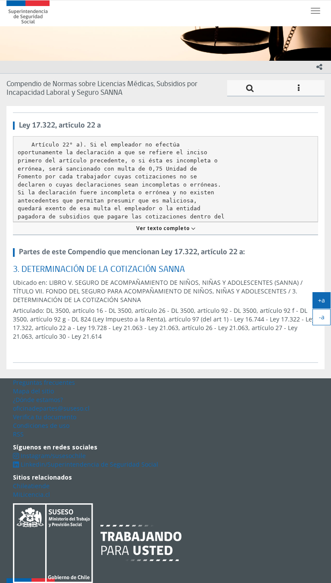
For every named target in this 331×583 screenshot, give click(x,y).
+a (324, 302)
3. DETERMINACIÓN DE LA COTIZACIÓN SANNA (99, 269)
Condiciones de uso (41, 425)
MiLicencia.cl (31, 494)
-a (325, 318)
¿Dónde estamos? (38, 400)
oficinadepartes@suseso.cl (51, 408)
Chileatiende (31, 486)
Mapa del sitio (33, 391)
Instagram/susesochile (52, 456)
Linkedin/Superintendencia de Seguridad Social (88, 464)
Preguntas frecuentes (44, 382)
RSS (18, 434)
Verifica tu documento (44, 417)
